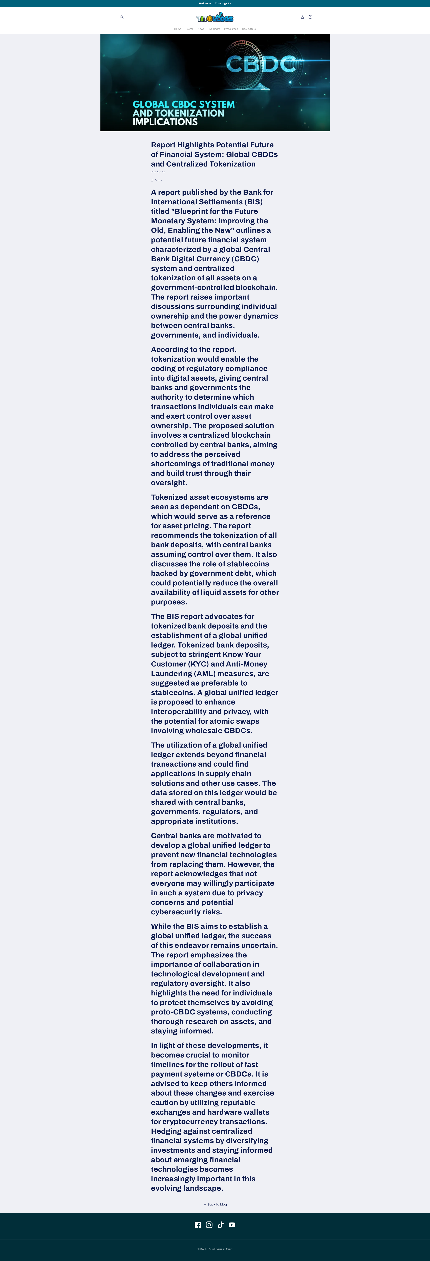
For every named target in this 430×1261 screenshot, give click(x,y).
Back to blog (217, 1204)
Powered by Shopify (223, 1249)
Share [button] (158, 180)
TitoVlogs (209, 1249)
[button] (122, 17)
